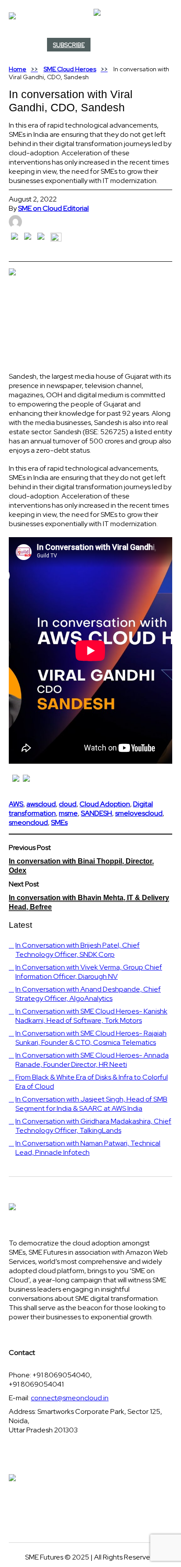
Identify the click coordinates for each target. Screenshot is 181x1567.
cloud (67, 804)
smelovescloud (139, 813)
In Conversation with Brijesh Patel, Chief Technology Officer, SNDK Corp (77, 950)
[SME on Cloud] (90, 16)
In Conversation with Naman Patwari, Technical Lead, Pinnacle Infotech (87, 1148)
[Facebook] (164, 46)
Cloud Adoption (105, 804)
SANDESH (96, 813)
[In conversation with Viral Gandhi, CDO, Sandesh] (90, 313)
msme (68, 813)
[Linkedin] (168, 46)
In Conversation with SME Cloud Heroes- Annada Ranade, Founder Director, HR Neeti (92, 1060)
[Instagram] (169, 46)
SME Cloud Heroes (69, 69)
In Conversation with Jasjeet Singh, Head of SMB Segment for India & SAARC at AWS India (91, 1104)
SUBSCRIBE (69, 45)
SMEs (59, 822)
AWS (16, 804)
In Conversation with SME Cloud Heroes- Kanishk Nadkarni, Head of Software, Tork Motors (91, 1016)
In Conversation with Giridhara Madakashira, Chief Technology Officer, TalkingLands (93, 1126)
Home (17, 69)
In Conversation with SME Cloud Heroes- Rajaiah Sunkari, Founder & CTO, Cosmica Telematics (91, 1038)
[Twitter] (166, 46)
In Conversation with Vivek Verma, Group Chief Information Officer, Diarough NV (88, 972)
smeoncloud (28, 822)
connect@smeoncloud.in (70, 1397)
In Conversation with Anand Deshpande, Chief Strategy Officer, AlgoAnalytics (88, 994)
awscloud (41, 804)
